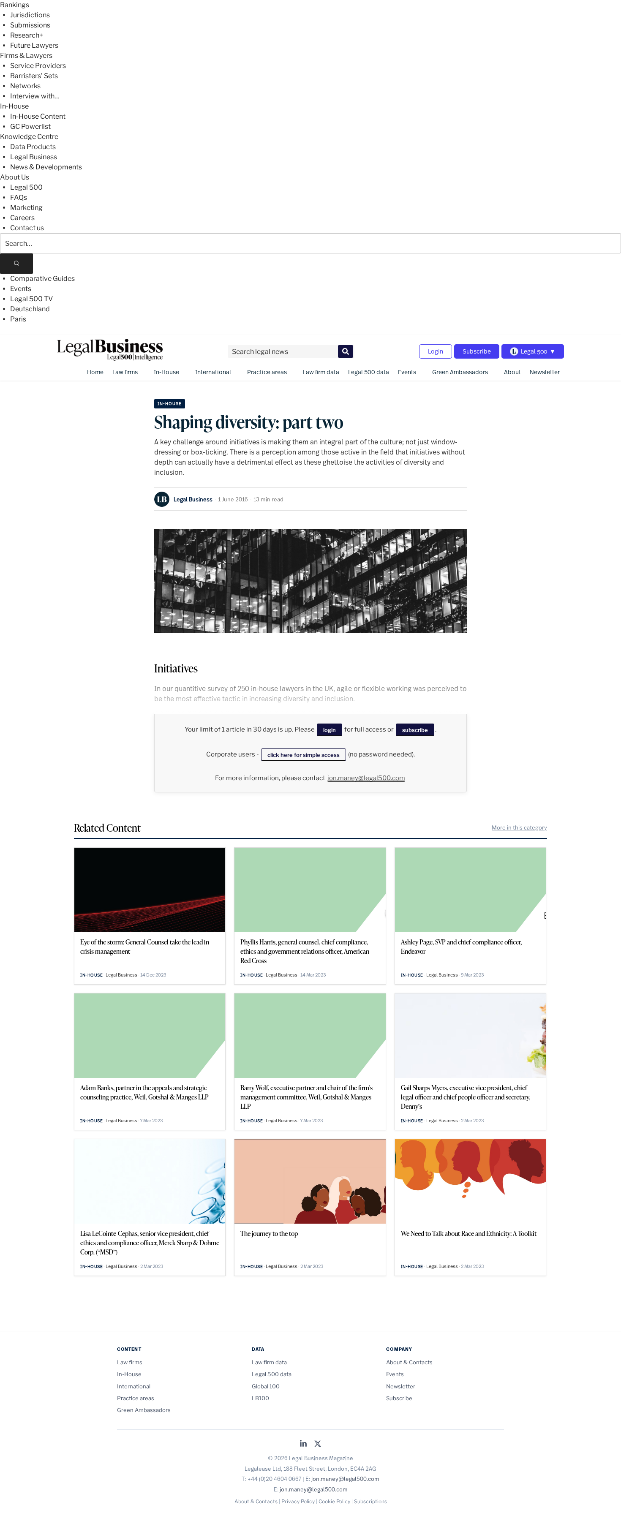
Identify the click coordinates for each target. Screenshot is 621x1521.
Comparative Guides (42, 279)
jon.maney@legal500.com (366, 778)
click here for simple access (303, 754)
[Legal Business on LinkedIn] (303, 1444)
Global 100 (266, 1386)
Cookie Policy (334, 1501)
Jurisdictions (30, 15)
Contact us (27, 228)
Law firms (125, 372)
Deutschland (30, 309)
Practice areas (267, 372)
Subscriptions (370, 1501)
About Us (14, 177)
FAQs (18, 197)
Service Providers (38, 66)
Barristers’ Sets (34, 76)
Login (435, 351)
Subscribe (477, 351)
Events (20, 289)
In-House (14, 106)
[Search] (16, 263)
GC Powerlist (30, 126)
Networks (25, 86)
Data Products (33, 147)
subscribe (415, 729)
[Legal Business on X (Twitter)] (317, 1444)
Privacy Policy (298, 1501)
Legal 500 (26, 187)
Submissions (30, 25)
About (512, 372)
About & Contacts (409, 1362)
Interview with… (35, 96)
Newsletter (545, 372)
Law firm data (321, 372)
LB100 (260, 1398)
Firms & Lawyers (26, 56)
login (329, 729)
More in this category (519, 827)
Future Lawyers (34, 45)
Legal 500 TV (31, 299)
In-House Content (37, 116)
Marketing (26, 208)
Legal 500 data (368, 372)
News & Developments (46, 167)
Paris (18, 319)
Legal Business (33, 157)
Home (95, 372)
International (213, 372)
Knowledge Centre (29, 137)
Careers (22, 218)
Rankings (14, 5)
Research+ (26, 35)
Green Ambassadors (460, 372)
